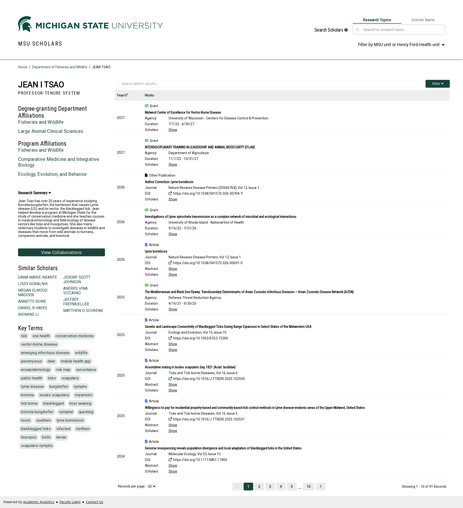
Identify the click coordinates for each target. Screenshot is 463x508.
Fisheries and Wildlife (41, 122)
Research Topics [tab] (377, 20)
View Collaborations (61, 252)
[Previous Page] (237, 486)
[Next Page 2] (321, 486)
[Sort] (126, 95)
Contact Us (94, 502)
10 (309, 486)
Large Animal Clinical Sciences (50, 131)
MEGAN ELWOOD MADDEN (33, 292)
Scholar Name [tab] (423, 20)
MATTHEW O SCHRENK (83, 310)
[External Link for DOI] (170, 193)
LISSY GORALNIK (33, 283)
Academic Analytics (38, 502)
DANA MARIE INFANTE (37, 277)
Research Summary (33, 193)
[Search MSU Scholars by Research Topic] (357, 30)
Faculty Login (70, 502)
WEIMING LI (28, 314)
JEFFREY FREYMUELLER (76, 301)
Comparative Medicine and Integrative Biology (58, 162)
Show (173, 130)
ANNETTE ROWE (32, 301)
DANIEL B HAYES (32, 308)
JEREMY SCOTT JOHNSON (76, 279)
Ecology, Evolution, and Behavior (52, 174)
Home (22, 67)
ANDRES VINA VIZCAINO (75, 290)
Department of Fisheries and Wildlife (59, 67)
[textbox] (403, 29)
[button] (346, 30)
